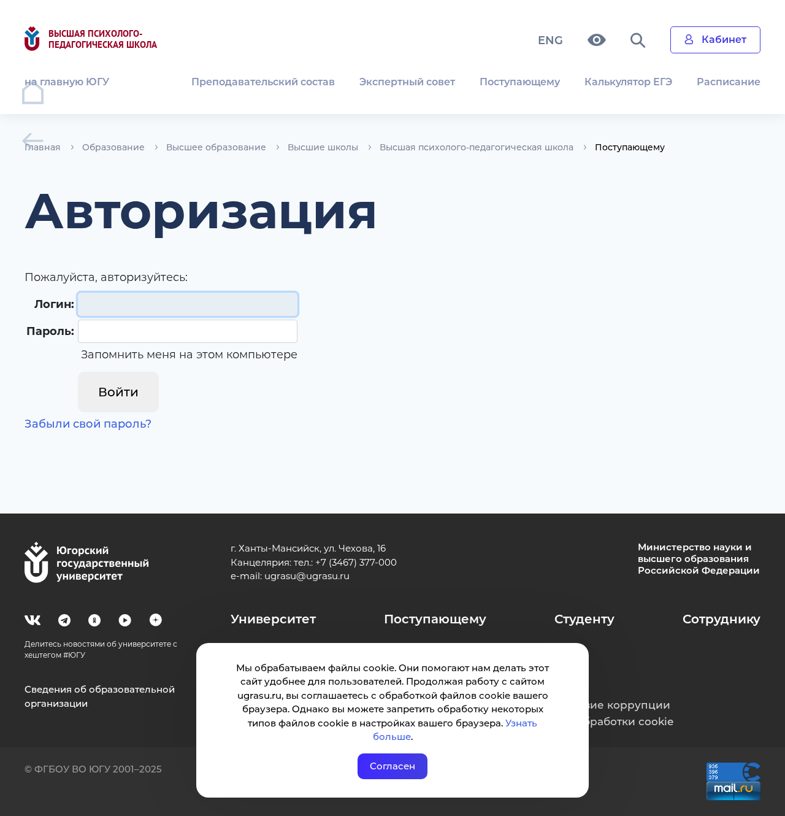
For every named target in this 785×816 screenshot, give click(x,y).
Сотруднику (721, 619)
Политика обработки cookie (596, 721)
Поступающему (520, 82)
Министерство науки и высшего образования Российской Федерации (699, 559)
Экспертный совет (407, 82)
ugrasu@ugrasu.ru (307, 576)
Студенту (584, 619)
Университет (273, 619)
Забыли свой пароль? (88, 424)
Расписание (728, 82)
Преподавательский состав (263, 82)
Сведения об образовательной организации (100, 696)
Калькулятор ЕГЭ (628, 82)
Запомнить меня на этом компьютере (187, 354)
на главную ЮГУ (67, 82)
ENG (550, 40)
